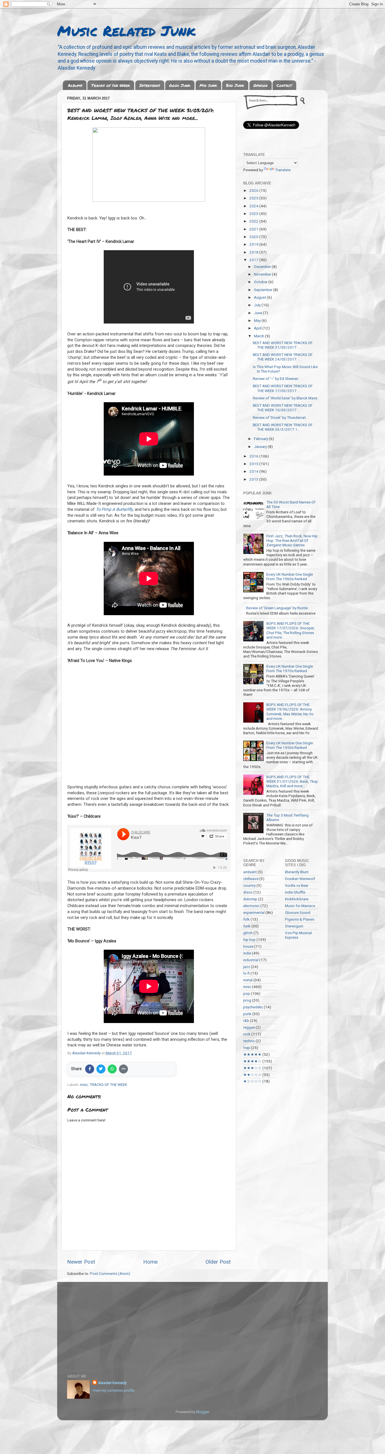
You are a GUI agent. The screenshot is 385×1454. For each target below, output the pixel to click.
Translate (283, 170)
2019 (254, 244)
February (261, 438)
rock (247, 1034)
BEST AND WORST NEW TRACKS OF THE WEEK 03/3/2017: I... (283, 427)
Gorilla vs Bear (296, 885)
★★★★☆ (252, 1061)
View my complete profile (113, 1390)
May (258, 320)
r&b (246, 1020)
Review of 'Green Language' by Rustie (277, 608)
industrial (250, 960)
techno (249, 1041)
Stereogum (294, 926)
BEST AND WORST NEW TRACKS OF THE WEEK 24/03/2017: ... (283, 356)
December (263, 266)
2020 (254, 236)
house (248, 946)
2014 (254, 471)
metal (248, 980)
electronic (251, 905)
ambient (250, 872)
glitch (248, 933)
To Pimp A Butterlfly (114, 509)
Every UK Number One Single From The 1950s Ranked (289, 745)
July (258, 305)
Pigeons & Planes (299, 919)
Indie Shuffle (295, 892)
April (258, 328)
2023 (254, 213)
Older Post (218, 1262)
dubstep (250, 899)
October (261, 282)
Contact (284, 85)
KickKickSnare (296, 899)
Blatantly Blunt (297, 872)
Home (150, 1262)
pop (246, 993)
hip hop (249, 939)
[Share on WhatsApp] (112, 1069)
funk (247, 926)
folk (246, 919)
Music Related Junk (126, 31)
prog (247, 1000)
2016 (254, 456)
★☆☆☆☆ (252, 1081)
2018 (254, 252)
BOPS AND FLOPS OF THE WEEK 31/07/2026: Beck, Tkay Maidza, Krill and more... (292, 781)
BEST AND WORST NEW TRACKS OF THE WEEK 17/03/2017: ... (283, 388)
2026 (254, 190)
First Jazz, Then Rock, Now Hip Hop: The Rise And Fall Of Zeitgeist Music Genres (292, 540)
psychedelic (253, 1007)
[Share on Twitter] (100, 1069)
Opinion (260, 85)
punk (247, 1013)
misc (84, 1084)
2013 (254, 479)
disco (248, 892)
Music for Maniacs (300, 905)
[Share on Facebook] (89, 1069)
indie (247, 953)
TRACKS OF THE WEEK (108, 1084)
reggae (249, 1027)
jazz (246, 966)
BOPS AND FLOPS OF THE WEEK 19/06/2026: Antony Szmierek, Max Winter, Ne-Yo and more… (289, 711)
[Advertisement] (192, 1324)
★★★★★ (252, 1054)
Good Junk (179, 85)
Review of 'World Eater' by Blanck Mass (285, 398)
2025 (254, 198)
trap (246, 1047)
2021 (254, 229)
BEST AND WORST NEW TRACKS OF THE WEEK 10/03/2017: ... (283, 407)
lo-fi (246, 973)
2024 (254, 206)
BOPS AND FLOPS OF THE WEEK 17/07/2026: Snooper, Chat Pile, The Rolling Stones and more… (290, 630)
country (249, 885)
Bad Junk (235, 85)
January (261, 446)
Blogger (202, 1411)
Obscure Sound (297, 912)
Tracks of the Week (110, 85)
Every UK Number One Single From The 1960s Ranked (289, 576)
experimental (254, 912)
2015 (254, 463)
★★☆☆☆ (252, 1074)
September (263, 289)
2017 (254, 260)
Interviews (149, 85)
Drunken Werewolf (300, 878)
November (263, 274)
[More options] (123, 1069)
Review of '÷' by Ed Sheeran (275, 378)
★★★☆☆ (252, 1068)
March (259, 336)
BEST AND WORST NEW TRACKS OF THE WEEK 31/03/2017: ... (283, 344)
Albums (75, 85)
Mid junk (208, 85)
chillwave (250, 878)
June (258, 313)
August (260, 297)
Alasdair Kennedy (112, 1382)
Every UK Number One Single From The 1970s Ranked (289, 668)
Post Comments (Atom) (110, 1273)
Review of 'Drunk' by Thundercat (279, 417)
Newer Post (81, 1262)
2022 (254, 221)
